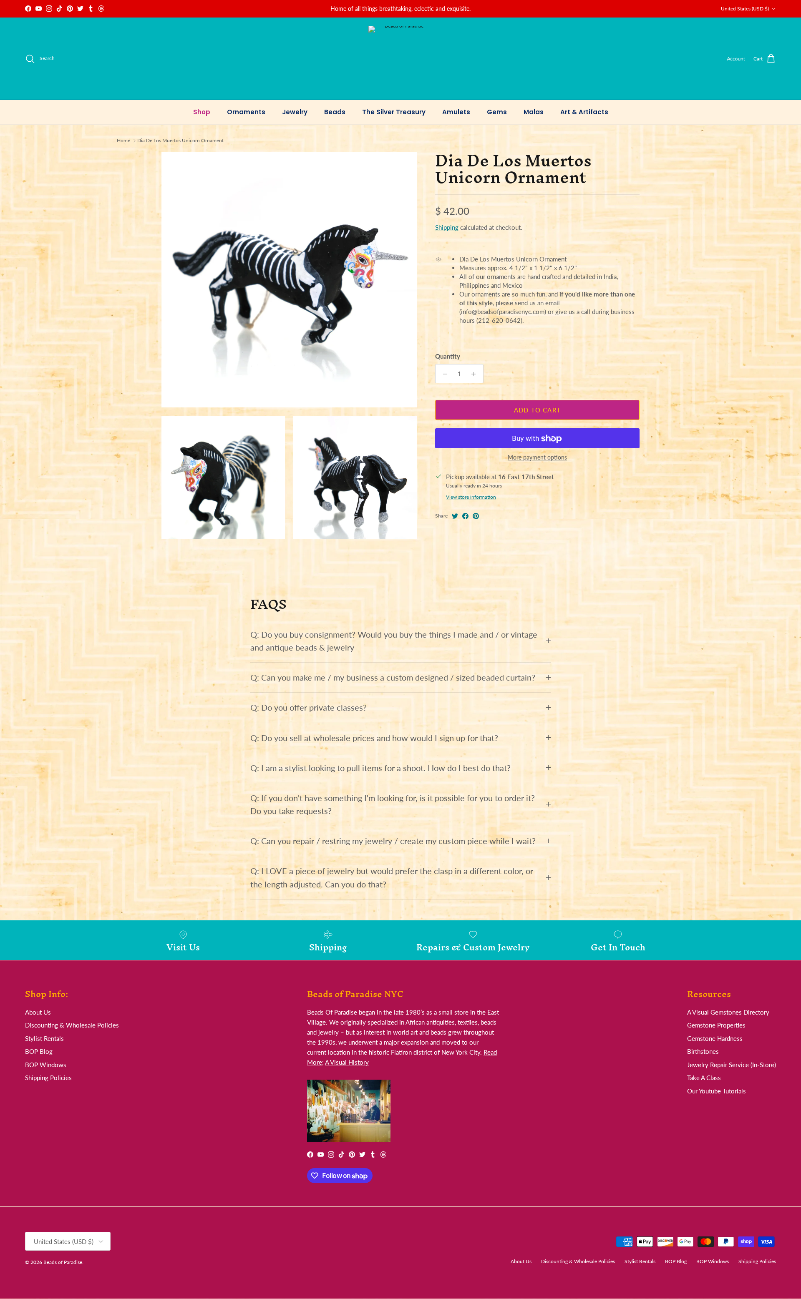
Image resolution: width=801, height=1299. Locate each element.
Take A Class (704, 1077)
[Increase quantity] (476, 374)
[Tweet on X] (455, 516)
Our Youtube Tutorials (716, 1091)
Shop (201, 112)
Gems (497, 112)
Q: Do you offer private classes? (308, 707)
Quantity (447, 356)
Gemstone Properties (716, 1025)
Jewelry (294, 112)
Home (123, 140)
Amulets (456, 112)
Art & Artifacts (584, 112)
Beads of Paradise (62, 1262)
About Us (38, 1012)
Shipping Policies (48, 1077)
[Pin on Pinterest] (476, 516)
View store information (471, 497)
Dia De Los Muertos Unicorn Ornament (180, 140)
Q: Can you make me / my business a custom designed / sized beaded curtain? (392, 677)
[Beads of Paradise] (400, 58)
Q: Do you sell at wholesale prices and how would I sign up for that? (374, 738)
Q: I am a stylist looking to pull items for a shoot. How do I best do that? (380, 768)
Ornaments (246, 112)
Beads (334, 112)
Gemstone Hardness (715, 1038)
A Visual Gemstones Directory (728, 1012)
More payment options (537, 458)
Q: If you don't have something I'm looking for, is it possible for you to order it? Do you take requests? (392, 804)
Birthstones (703, 1051)
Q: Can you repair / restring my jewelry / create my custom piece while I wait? (393, 841)
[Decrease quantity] (443, 374)
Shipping (446, 227)
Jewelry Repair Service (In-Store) (731, 1064)
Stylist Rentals (44, 1038)
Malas (534, 112)
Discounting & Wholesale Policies (72, 1025)
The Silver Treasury (394, 112)
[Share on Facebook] (465, 516)
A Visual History (347, 1062)
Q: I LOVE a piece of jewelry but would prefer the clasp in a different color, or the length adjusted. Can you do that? (391, 877)
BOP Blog (39, 1051)
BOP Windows (45, 1064)
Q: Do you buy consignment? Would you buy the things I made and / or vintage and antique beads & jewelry (393, 641)
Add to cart (537, 410)
